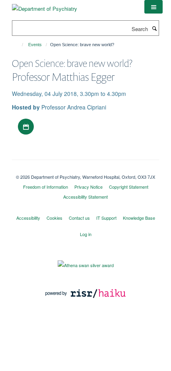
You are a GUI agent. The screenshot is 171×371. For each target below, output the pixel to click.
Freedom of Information (45, 187)
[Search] (154, 28)
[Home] (19, 44)
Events (35, 44)
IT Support (106, 218)
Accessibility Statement (85, 196)
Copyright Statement (128, 187)
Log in (85, 234)
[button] (153, 7)
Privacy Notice (88, 187)
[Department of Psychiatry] (44, 6)
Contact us (79, 218)
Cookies (54, 218)
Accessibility (28, 218)
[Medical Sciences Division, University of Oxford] (85, 170)
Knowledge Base (139, 218)
